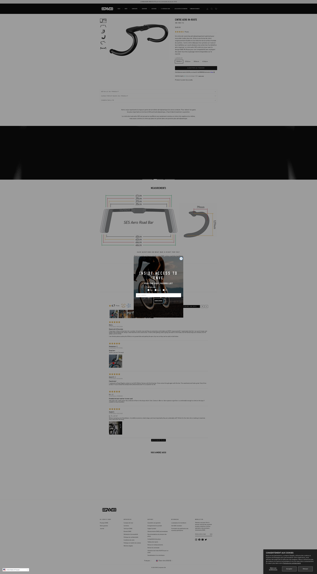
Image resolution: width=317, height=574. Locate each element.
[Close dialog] (181, 258)
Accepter (289, 569)
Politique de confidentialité (292, 563)
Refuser (305, 569)
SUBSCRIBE (158, 301)
